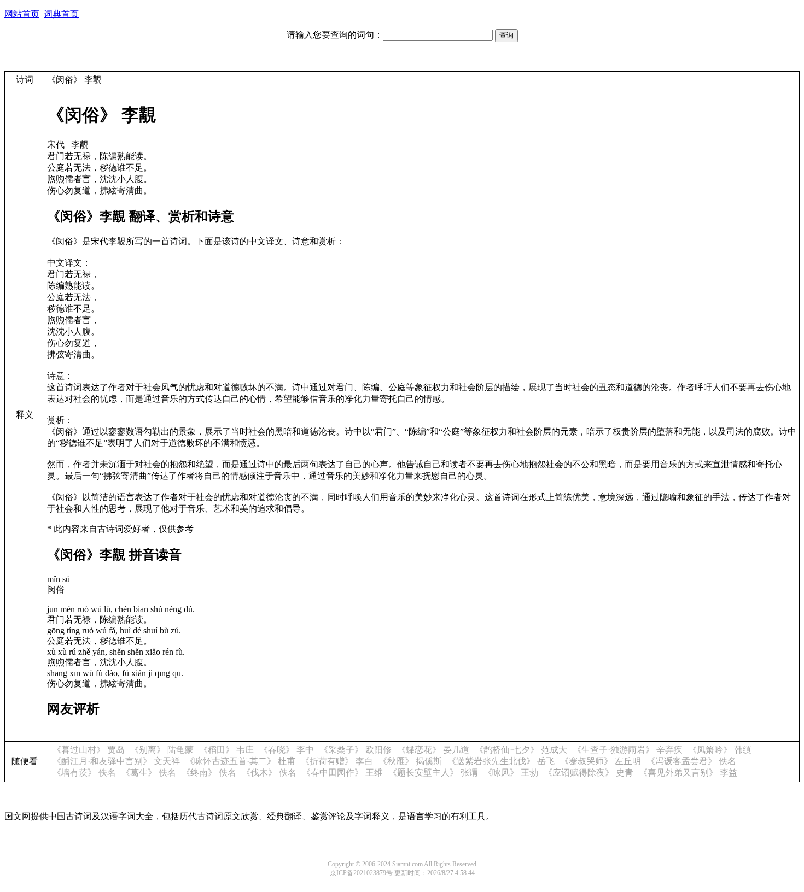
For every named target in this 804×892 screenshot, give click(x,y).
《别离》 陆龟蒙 (162, 749)
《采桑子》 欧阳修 (355, 749)
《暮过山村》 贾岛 (89, 749)
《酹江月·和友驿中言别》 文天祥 (116, 761)
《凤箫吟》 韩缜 (719, 749)
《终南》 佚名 (209, 772)
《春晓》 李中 (286, 749)
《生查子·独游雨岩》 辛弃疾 (628, 749)
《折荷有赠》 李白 (337, 761)
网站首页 (21, 14)
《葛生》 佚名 (148, 772)
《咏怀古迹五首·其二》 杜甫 (240, 761)
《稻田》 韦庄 (226, 749)
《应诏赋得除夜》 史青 (588, 772)
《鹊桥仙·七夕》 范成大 (521, 749)
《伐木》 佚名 (269, 772)
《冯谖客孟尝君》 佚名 (691, 761)
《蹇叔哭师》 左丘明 (600, 761)
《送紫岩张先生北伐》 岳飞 (501, 761)
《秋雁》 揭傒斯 (410, 761)
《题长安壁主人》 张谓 (433, 772)
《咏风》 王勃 (510, 772)
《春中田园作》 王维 (342, 772)
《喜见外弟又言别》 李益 (688, 772)
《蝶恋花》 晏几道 (433, 749)
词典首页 (61, 14)
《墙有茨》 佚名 (84, 772)
